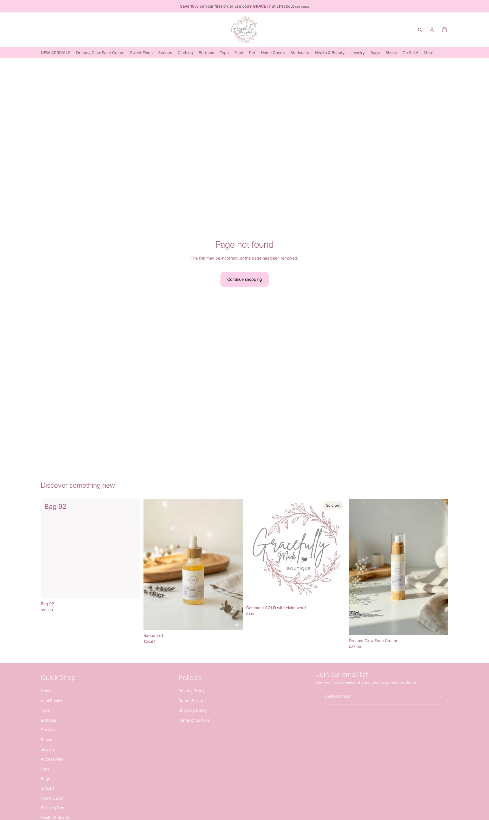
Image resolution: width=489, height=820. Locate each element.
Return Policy (191, 700)
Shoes (46, 739)
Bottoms (48, 719)
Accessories (52, 759)
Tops (45, 710)
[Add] (131, 590)
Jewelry (48, 749)
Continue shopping (244, 279)
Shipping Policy (193, 710)
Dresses (48, 729)
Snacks (47, 788)
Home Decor (52, 797)
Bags (45, 778)
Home (46, 690)
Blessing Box (52, 807)
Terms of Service (194, 719)
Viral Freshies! (54, 700)
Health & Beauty (55, 817)
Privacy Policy (192, 690)
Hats (45, 768)
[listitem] (428, 52)
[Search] (420, 30)
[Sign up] (440, 696)
